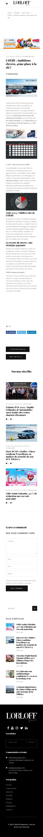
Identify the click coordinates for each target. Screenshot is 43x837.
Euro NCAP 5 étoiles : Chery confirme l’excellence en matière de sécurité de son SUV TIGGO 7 (20, 455)
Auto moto (26, 13)
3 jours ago (19, 666)
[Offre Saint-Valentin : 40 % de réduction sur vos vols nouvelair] (21, 477)
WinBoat (9, 799)
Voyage (24, 490)
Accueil (9, 785)
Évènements (11, 806)
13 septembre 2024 (28, 56)
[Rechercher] (34, 608)
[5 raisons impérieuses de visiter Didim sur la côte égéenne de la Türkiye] (10, 689)
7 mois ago (19, 697)
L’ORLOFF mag (11, 788)
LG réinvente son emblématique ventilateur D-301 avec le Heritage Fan (26, 675)
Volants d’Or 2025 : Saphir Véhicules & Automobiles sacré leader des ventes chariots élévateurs (20, 411)
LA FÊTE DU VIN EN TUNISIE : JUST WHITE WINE (21, 771)
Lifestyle (17, 13)
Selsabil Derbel (13, 74)
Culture (9, 795)
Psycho (9, 803)
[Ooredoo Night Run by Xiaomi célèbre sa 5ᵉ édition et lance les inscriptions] (10, 658)
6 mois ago (19, 681)
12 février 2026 (10, 448)
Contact (9, 810)
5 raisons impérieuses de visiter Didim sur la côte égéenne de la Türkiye (26, 690)
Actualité (9, 446)
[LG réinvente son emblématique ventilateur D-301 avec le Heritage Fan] (10, 674)
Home (10, 13)
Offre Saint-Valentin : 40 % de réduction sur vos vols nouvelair (21, 496)
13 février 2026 (27, 404)
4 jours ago (19, 632)
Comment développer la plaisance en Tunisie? (21, 761)
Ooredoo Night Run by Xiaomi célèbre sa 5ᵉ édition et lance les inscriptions (26, 659)
